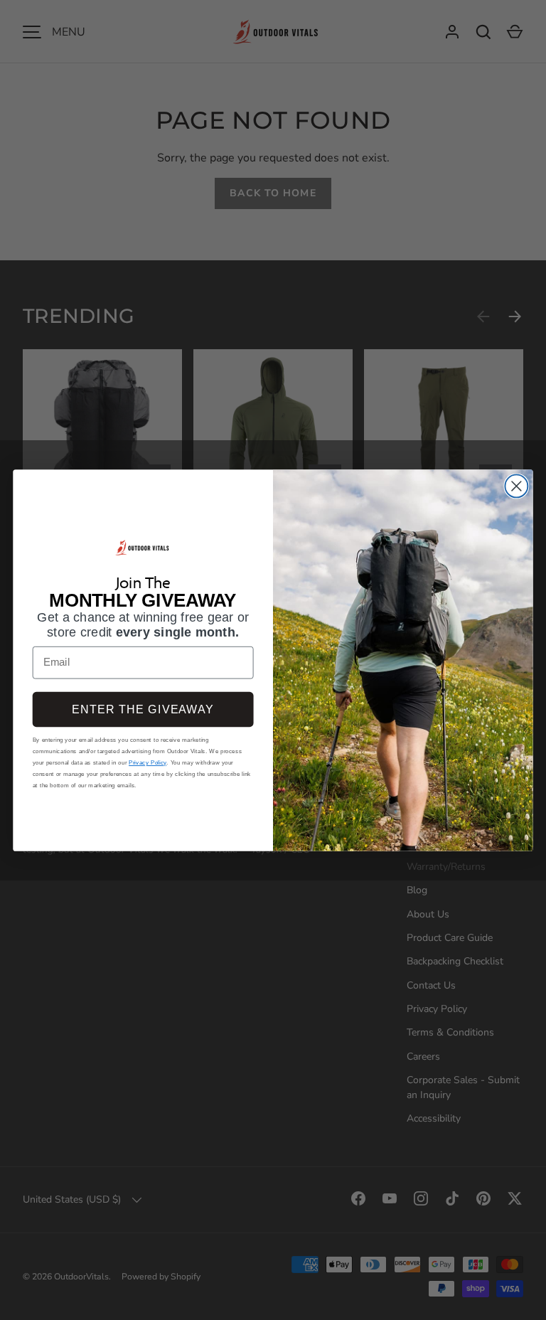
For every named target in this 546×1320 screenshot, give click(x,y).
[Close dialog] (516, 485)
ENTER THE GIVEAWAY (142, 709)
